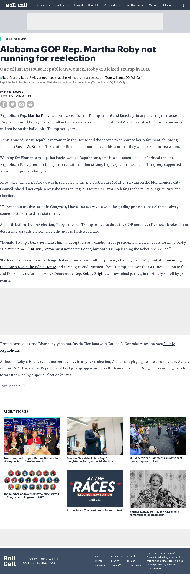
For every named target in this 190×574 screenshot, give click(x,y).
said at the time (12, 249)
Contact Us (116, 556)
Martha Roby (39, 116)
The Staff (115, 565)
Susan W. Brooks (29, 147)
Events (98, 560)
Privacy (115, 560)
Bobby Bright (94, 274)
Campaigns (15, 38)
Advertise (132, 556)
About (98, 556)
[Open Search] (182, 5)
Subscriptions (134, 565)
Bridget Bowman (13, 92)
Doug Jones (149, 368)
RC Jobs (131, 560)
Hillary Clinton (41, 249)
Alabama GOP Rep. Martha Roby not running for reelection (78, 54)
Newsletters (101, 565)
